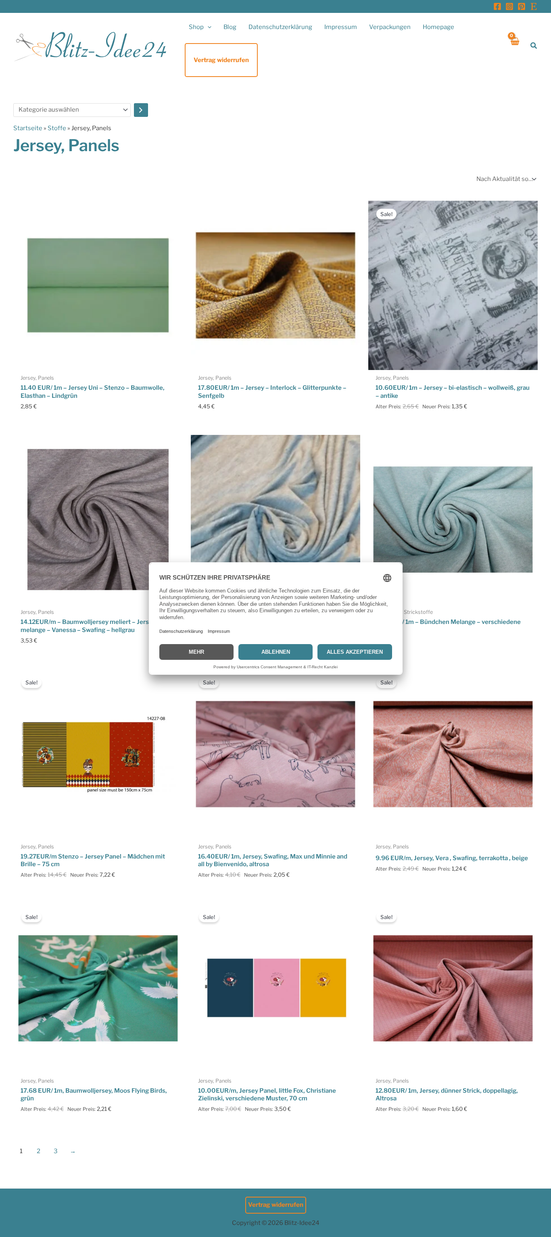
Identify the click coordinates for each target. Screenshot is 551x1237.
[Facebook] (497, 6)
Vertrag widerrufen (275, 1204)
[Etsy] (534, 6)
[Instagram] (509, 6)
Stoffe (57, 128)
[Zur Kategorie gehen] (141, 110)
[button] (207, 27)
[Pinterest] (522, 6)
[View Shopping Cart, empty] (514, 45)
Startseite (27, 128)
